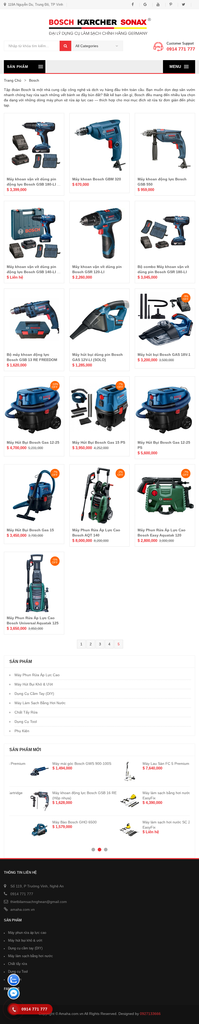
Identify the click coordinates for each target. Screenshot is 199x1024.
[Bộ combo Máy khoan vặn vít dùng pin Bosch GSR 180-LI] (165, 232)
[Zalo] (13, 980)
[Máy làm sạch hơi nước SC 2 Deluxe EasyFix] (110, 830)
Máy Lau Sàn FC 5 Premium (146, 763)
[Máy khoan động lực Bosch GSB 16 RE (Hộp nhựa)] (19, 800)
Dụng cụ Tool (26, 721)
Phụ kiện (22, 731)
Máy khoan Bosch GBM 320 (96, 179)
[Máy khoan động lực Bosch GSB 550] (165, 144)
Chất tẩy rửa (26, 712)
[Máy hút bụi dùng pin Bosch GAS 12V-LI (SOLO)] (100, 320)
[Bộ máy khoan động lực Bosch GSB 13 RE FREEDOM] (34, 320)
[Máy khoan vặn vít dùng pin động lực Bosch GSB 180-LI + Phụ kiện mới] (34, 144)
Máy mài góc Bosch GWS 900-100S (62, 763)
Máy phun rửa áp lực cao (37, 675)
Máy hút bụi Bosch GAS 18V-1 (164, 354)
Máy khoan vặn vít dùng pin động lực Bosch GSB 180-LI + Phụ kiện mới (33, 184)
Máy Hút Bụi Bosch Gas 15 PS (98, 442)
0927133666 (150, 1014)
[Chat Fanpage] (13, 994)
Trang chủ (12, 80)
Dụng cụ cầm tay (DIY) (34, 693)
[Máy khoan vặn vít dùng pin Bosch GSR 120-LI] (100, 232)
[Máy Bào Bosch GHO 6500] (19, 830)
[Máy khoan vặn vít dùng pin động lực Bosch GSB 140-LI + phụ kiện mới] (34, 232)
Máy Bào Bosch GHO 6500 (55, 822)
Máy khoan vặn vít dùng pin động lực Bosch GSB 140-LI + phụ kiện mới (33, 272)
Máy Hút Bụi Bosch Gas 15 (30, 530)
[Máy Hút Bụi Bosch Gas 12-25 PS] (165, 408)
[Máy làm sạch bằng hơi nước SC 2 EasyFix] (110, 800)
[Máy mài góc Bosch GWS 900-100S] (19, 771)
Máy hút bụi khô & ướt (34, 684)
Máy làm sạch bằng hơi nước (40, 703)
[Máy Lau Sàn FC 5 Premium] (110, 771)
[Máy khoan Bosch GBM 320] (100, 144)
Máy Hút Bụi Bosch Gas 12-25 (33, 442)
